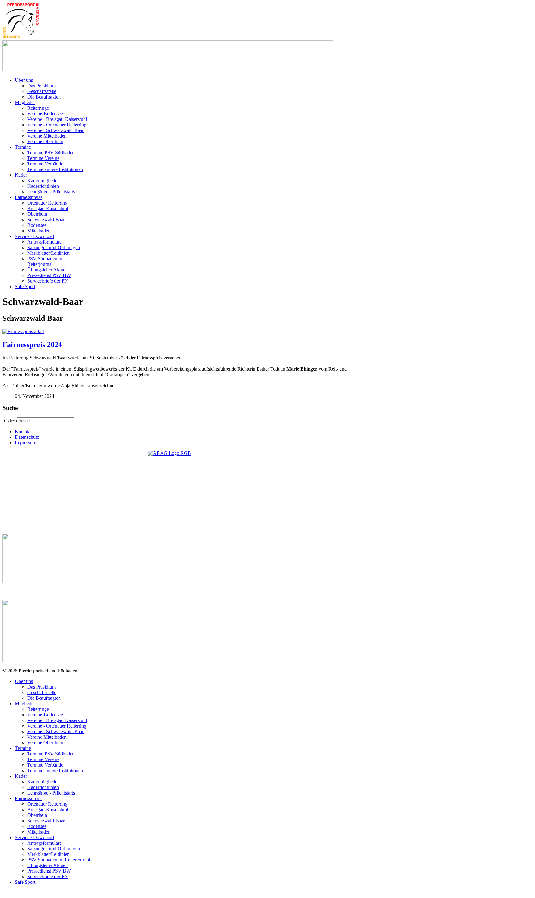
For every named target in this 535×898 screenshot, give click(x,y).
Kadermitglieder (43, 180)
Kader (21, 175)
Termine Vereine (43, 158)
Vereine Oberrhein (45, 141)
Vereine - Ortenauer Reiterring (56, 124)
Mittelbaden (38, 230)
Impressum (25, 442)
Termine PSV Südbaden (51, 152)
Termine (23, 147)
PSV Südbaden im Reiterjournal (45, 261)
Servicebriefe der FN (47, 281)
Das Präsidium (41, 85)
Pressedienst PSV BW (49, 275)
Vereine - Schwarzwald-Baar (55, 130)
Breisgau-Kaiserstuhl (47, 208)
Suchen (9, 420)
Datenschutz (27, 437)
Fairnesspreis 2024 (32, 345)
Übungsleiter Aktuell (47, 269)
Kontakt (23, 431)
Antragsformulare (44, 241)
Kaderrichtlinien (43, 186)
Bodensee (36, 225)
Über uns (24, 80)
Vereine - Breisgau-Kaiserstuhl (57, 119)
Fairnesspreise (28, 197)
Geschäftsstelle (41, 91)
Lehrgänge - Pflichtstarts (51, 191)
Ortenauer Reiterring (47, 202)
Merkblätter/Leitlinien (48, 253)
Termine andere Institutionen (55, 169)
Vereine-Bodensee (45, 113)
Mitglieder (25, 102)
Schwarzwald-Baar (46, 219)
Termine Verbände (45, 163)
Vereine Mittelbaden (47, 136)
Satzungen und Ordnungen (53, 247)
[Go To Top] (3, 892)
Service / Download (34, 236)
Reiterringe (38, 108)
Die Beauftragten (44, 96)
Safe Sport (25, 286)
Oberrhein (37, 214)
